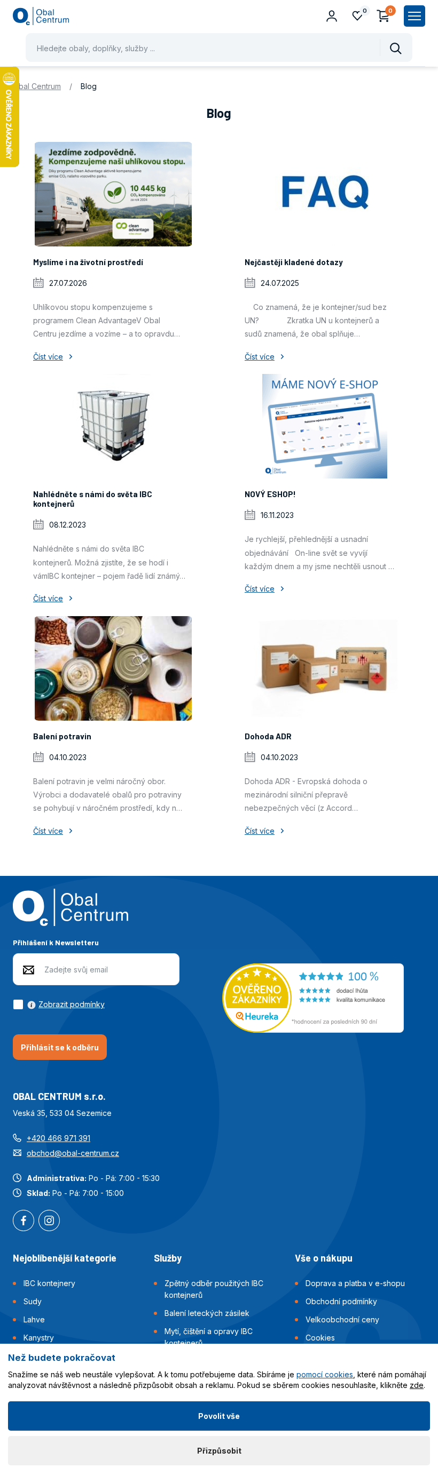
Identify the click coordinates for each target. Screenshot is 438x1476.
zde (417, 1385)
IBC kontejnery (49, 1283)
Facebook (23, 1221)
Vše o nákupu (324, 1258)
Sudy (33, 1301)
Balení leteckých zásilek (207, 1313)
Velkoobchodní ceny (342, 1319)
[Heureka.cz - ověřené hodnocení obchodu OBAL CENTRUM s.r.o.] (313, 996)
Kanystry (39, 1337)
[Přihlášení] (331, 16)
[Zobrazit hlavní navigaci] (414, 16)
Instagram (49, 1221)
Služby (168, 1258)
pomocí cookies (324, 1374)
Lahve (34, 1319)
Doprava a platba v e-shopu (355, 1283)
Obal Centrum (37, 86)
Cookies (320, 1337)
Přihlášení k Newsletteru (56, 942)
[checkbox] (59, 1004)
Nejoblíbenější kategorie (64, 1258)
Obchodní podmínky (341, 1301)
